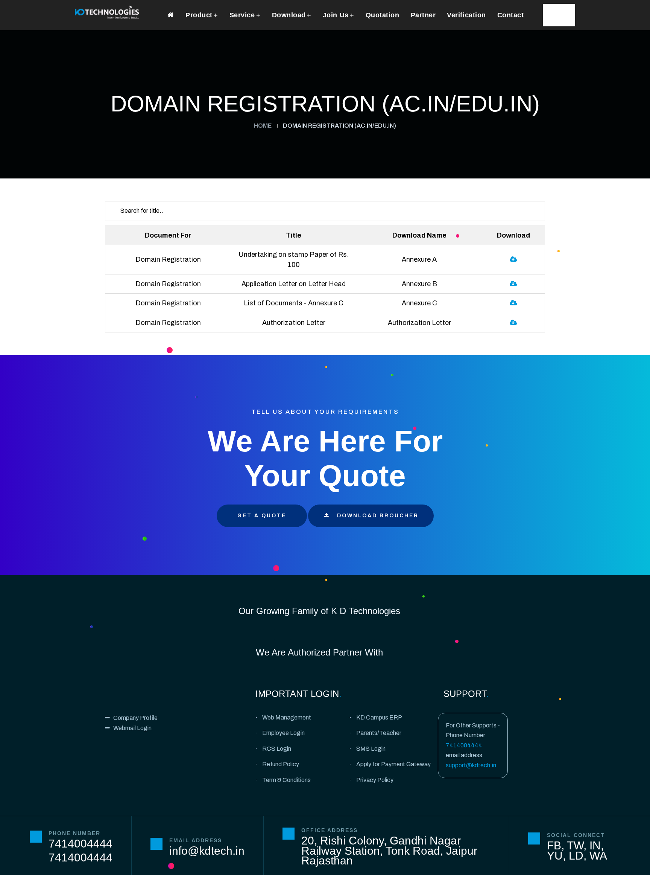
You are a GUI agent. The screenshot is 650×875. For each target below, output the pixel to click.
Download (289, 15)
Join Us (336, 15)
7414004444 (464, 745)
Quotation (382, 15)
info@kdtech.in (207, 851)
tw (575, 845)
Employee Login (283, 733)
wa (598, 855)
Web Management (286, 717)
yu (555, 855)
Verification (466, 15)
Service (242, 15)
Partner (423, 15)
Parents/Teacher (378, 733)
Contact (510, 15)
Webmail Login (132, 728)
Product (199, 15)
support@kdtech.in (471, 765)
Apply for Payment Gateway (393, 764)
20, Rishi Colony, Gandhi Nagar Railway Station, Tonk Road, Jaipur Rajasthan (389, 850)
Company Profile (135, 718)
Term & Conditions (286, 780)
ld (576, 855)
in (595, 845)
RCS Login (276, 748)
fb (554, 845)
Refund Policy (280, 764)
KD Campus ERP (379, 717)
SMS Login (371, 748)
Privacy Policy (374, 780)
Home (263, 125)
